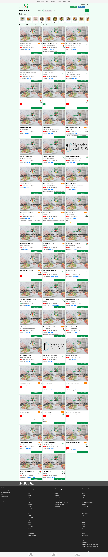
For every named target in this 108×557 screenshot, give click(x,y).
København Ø (84, 517)
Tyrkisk (29, 502)
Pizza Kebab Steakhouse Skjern (51, 100)
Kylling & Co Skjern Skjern (26, 156)
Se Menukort (82, 164)
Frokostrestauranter (59, 497)
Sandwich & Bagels (32, 517)
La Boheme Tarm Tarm (25, 43)
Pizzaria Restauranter (59, 504)
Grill (28, 511)
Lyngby (83, 522)
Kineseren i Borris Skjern (49, 243)
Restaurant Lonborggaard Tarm (28, 72)
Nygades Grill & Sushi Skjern (73, 156)
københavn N (84, 504)
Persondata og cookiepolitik (6, 498)
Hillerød (83, 493)
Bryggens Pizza (58, 508)
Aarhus (83, 497)
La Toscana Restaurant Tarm (73, 43)
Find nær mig (49, 10)
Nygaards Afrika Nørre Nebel (50, 270)
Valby (83, 515)
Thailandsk (30, 500)
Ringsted (84, 540)
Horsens (83, 528)
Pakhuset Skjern (47, 127)
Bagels (29, 506)
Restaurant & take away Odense (88, 520)
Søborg (83, 537)
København (84, 491)
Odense (83, 500)
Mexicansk (30, 504)
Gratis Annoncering (5, 490)
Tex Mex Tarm (70, 72)
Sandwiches (30, 526)
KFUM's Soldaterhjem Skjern (73, 243)
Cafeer (56, 493)
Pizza (29, 513)
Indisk (29, 493)
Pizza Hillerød (85, 542)
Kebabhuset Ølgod (47, 212)
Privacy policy (3, 501)
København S (84, 508)
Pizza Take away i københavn (88, 551)
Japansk (29, 522)
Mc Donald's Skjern (71, 183)
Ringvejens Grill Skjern (25, 183)
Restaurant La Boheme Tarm (50, 43)
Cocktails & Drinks (31, 531)
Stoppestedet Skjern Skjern (26, 212)
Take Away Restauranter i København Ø (90, 544)
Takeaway (57, 495)
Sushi (29, 497)
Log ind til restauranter (5, 492)
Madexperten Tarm (48, 72)
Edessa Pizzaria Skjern (48, 156)
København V (84, 511)
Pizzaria (29, 528)
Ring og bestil (36, 53)
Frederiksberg (85, 513)
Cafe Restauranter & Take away (61, 502)
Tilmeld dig (81, 6)
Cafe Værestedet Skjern (26, 127)
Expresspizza (57, 506)
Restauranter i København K (87, 502)
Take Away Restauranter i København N (90, 546)
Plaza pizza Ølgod (70, 212)
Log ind (73, 6)
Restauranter (57, 491)
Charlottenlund (85, 531)
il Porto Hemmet (70, 270)
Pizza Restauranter (32, 535)
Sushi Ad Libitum (31, 533)
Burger (29, 520)
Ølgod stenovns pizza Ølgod (27, 243)
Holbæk (83, 533)
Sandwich (30, 508)
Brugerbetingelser (4, 496)
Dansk (29, 491)
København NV (85, 506)
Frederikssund (85, 535)
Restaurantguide (58, 500)
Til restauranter (4, 487)
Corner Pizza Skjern (48, 183)
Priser (2, 494)
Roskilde (83, 495)
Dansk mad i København (87, 548)
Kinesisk (29, 495)
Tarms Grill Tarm (24, 100)
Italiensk (29, 515)
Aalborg (83, 526)
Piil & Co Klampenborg (71, 100)
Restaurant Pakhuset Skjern (73, 127)
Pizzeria (29, 524)
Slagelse (83, 524)
